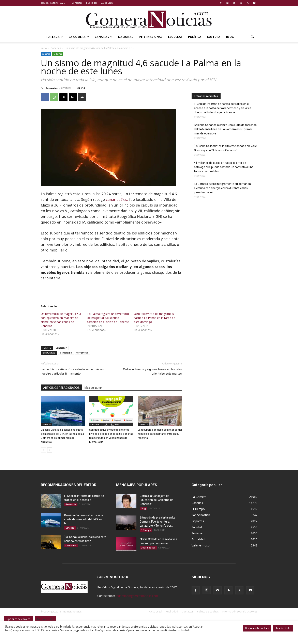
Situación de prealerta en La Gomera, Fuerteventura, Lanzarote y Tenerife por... (157, 521)
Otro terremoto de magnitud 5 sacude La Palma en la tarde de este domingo (154, 318)
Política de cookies (208, 611)
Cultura (213, 37)
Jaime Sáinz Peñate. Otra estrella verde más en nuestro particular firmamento (72, 371)
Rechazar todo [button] (45, 619)
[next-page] (49, 450)
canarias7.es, (117, 199)
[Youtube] (254, 3)
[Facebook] (221, 3)
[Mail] (234, 3)
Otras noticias (148, 547)
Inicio (44, 48)
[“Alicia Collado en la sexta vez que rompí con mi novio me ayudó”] (126, 544)
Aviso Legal (107, 2)
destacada (70, 504)
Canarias (102, 37)
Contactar (77, 2)
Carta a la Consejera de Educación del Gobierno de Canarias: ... (156, 500)
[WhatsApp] (54, 97)
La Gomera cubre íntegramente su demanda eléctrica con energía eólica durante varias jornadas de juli (222, 188)
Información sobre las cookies (239, 611)
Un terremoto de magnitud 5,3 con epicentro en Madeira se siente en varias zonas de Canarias (61, 320)
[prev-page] (43, 450)
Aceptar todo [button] (283, 628)
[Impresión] (82, 97)
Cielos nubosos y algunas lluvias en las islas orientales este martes (152, 371)
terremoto (82, 352)
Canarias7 (61, 347)
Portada (53, 37)
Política (194, 37)
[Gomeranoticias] (149, 19)
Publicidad (92, 2)
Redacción (52, 87)
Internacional (150, 37)
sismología (66, 352)
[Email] (73, 97)
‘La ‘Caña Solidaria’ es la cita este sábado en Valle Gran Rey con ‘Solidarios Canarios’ (225, 148)
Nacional (125, 37)
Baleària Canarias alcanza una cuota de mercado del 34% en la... (83, 519)
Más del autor (93, 387)
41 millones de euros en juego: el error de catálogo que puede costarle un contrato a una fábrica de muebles (223, 167)
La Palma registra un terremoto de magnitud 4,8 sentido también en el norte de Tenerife (108, 318)
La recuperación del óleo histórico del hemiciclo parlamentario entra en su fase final (160, 433)
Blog (230, 37)
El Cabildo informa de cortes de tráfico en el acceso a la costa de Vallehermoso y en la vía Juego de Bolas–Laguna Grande (222, 108)
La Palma (58, 53)
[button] (252, 37)
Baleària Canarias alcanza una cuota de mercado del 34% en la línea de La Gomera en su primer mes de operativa (225, 129)
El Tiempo (146, 530)
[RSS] (241, 3)
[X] (247, 3)
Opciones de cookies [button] (257, 628)
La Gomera (77, 37)
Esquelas (175, 37)
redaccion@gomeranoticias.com (137, 596)
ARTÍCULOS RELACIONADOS (61, 387)
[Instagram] (227, 3)
